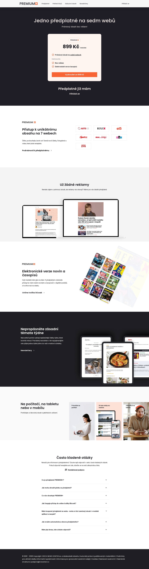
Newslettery (84, 4)
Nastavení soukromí (107, 559)
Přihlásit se (125, 4)
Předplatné (45, 4)
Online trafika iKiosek (32, 292)
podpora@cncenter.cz (40, 562)
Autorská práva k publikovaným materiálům (97, 556)
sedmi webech (75, 55)
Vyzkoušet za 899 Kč (74, 74)
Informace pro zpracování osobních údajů (73, 559)
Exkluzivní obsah (70, 4)
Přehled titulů (57, 4)
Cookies (95, 559)
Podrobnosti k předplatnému (35, 150)
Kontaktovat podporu (76, 470)
